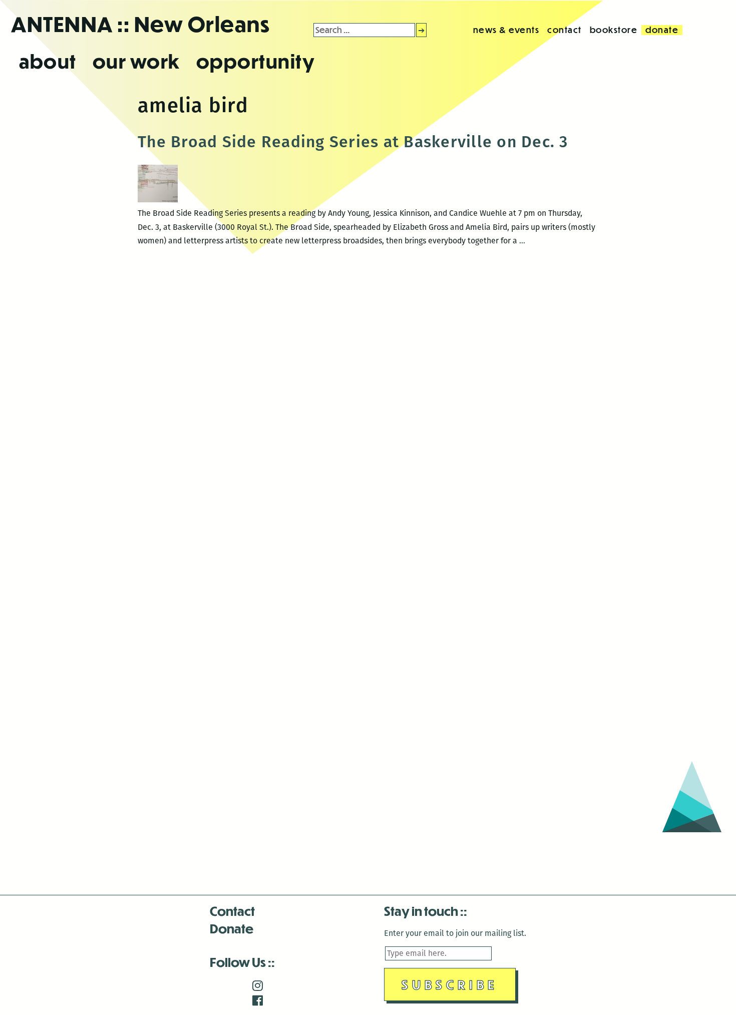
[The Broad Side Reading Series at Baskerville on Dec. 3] (158, 199)
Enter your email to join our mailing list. (455, 933)
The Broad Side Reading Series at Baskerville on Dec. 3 (353, 141)
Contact (232, 910)
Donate (231, 928)
